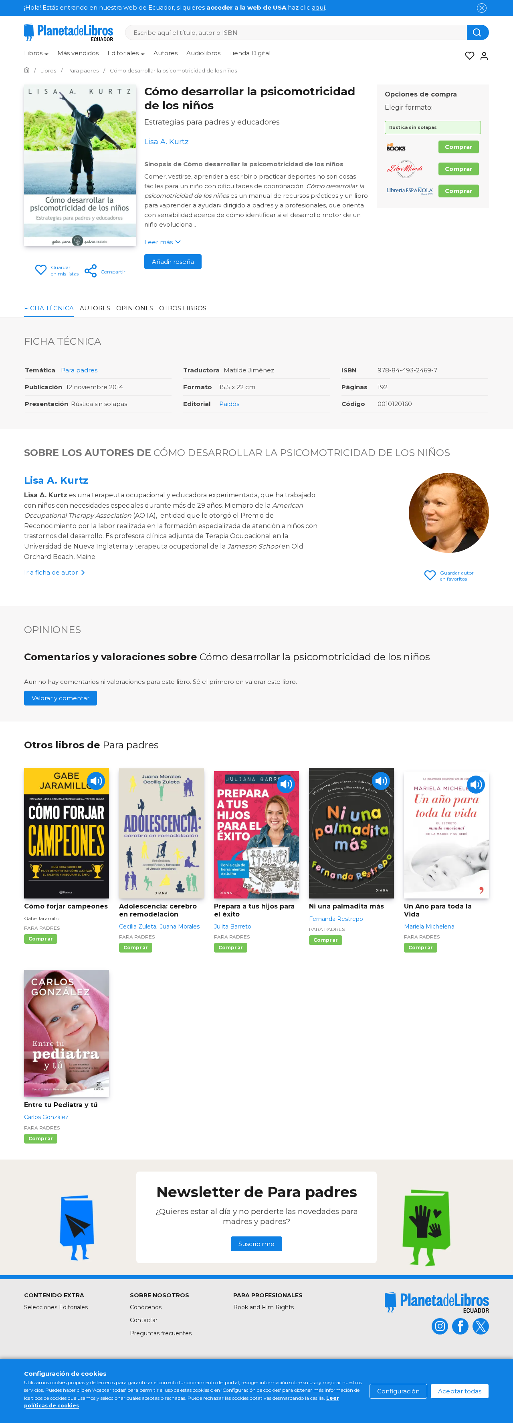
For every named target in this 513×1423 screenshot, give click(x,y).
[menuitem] (36, 56)
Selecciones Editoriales (56, 1307)
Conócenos (146, 1307)
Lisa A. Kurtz (56, 480)
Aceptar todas (459, 1391)
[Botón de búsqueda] (478, 32)
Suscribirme (256, 1244)
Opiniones (134, 308)
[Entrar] (482, 56)
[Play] (96, 781)
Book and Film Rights (263, 1307)
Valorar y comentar (60, 698)
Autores (165, 53)
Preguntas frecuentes (161, 1333)
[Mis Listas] (467, 56)
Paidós (229, 404)
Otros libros (182, 308)
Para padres (79, 370)
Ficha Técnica (49, 308)
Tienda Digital (250, 53)
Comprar (459, 147)
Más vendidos (78, 53)
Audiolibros (203, 53)
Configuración (398, 1391)
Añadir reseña (173, 261)
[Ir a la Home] (26, 70)
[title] (437, 1302)
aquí (318, 7)
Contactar (144, 1320)
